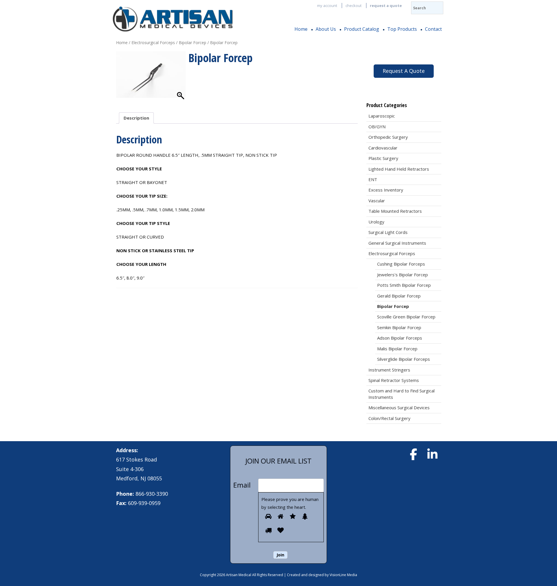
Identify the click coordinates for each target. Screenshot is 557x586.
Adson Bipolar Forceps (399, 338)
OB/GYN (377, 126)
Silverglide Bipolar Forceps (403, 359)
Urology (376, 222)
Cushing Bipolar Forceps (401, 264)
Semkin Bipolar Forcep (399, 327)
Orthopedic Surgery (388, 137)
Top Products (402, 29)
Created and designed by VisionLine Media (322, 574)
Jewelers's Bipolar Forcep (402, 274)
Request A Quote (404, 70)
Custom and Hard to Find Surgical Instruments (401, 394)
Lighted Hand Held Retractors (398, 169)
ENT (372, 179)
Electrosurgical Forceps (153, 42)
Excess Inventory (385, 190)
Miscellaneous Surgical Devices (399, 407)
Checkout (353, 5)
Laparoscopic (381, 116)
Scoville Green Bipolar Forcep (406, 317)
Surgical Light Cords (388, 232)
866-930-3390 (151, 493)
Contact (433, 29)
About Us (326, 29)
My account (327, 5)
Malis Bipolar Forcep (397, 348)
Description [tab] (136, 118)
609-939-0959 (144, 503)
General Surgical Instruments (397, 243)
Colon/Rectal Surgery (389, 418)
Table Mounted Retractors (395, 211)
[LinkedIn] (432, 454)
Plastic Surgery (383, 158)
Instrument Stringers (389, 370)
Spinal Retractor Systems (393, 380)
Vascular (376, 200)
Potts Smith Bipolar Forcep (404, 285)
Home (301, 29)
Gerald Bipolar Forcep (399, 296)
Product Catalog (361, 29)
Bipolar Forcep (192, 42)
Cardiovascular (382, 148)
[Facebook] (413, 454)
